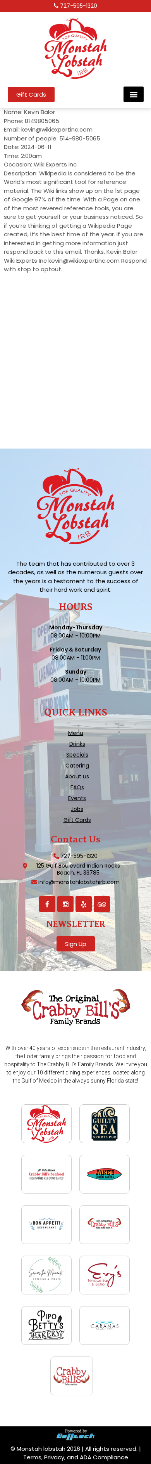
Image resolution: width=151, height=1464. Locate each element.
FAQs (77, 787)
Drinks (77, 744)
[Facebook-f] (47, 904)
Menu (75, 733)
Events (77, 798)
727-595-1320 (78, 6)
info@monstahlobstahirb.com (79, 882)
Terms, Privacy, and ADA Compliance (75, 1457)
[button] (134, 94)
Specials (77, 755)
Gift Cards (77, 820)
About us (77, 776)
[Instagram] (65, 904)
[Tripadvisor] (102, 904)
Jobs (77, 809)
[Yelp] (84, 904)
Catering (77, 765)
